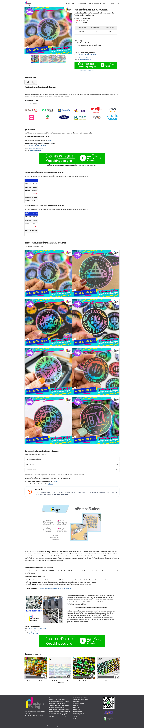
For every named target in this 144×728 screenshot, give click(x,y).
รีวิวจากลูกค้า (82, 3)
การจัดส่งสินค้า (77, 709)
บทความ (105, 3)
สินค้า (73, 3)
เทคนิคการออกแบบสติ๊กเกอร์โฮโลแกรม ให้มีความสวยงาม (55, 588)
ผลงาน (91, 3)
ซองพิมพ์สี (76, 702)
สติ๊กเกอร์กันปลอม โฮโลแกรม (87, 71)
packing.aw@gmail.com (86, 57)
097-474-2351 (91, 55)
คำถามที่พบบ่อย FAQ (78, 715)
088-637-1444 (82, 55)
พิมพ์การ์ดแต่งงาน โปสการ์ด (80, 698)
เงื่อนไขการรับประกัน (78, 713)
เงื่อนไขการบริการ (77, 711)
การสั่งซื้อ (75, 705)
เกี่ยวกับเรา (76, 717)
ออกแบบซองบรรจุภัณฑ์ (79, 703)
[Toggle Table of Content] (33, 82)
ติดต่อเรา (111, 3)
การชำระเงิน (76, 707)
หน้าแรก (68, 3)
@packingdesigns (85, 59)
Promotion (97, 3)
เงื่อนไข (49, 140)
